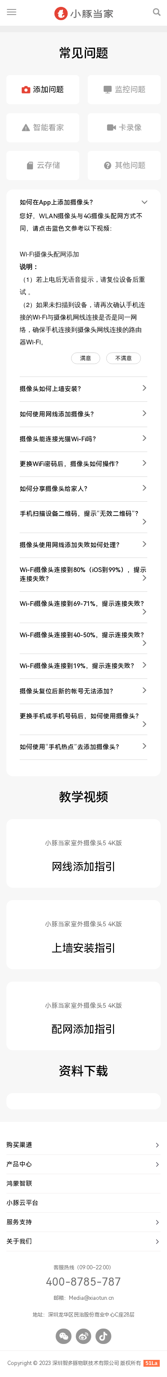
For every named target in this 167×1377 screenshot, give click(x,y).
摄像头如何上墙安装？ (52, 389)
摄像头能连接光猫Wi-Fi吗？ (59, 439)
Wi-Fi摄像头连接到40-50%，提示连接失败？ (83, 635)
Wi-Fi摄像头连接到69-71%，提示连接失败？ (83, 604)
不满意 (123, 358)
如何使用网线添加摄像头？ (58, 414)
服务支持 (19, 1222)
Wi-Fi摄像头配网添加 (49, 253)
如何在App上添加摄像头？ (58, 202)
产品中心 (19, 1164)
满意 (85, 358)
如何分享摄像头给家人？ (55, 489)
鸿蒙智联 (19, 1183)
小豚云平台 (22, 1203)
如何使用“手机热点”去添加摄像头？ (71, 747)
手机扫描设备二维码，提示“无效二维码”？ (80, 514)
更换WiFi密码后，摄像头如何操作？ (71, 464)
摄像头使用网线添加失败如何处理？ (71, 545)
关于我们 (19, 1241)
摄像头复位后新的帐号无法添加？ (68, 691)
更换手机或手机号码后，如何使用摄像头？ (81, 716)
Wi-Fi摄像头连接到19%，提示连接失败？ (78, 666)
